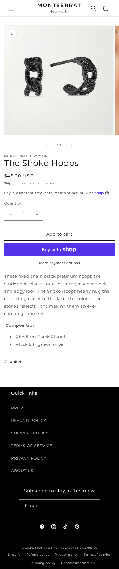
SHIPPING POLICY (30, 432)
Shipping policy (43, 563)
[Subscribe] (94, 505)
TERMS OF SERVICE (31, 445)
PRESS (18, 407)
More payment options (59, 263)
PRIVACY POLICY (28, 458)
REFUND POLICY (28, 420)
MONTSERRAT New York (55, 548)
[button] (11, 8)
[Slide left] (47, 145)
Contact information (78, 563)
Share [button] (16, 361)
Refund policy (38, 555)
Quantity (12, 203)
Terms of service (97, 555)
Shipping (11, 183)
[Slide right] (72, 145)
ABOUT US (22, 470)
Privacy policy (66, 555)
